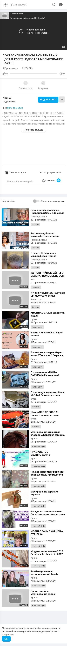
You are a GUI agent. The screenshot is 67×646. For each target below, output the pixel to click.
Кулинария (37, 327)
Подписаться (48, 99)
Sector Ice (36, 299)
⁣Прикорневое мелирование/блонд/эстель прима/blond (47, 473)
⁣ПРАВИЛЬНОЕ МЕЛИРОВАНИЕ (40, 453)
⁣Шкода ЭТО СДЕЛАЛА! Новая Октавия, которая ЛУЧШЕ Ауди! (45, 415)
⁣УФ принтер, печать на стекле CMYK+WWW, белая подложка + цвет (48, 295)
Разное (35, 224)
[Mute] (57, 46)
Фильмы (36, 287)
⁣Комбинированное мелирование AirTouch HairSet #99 (44, 574)
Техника (35, 406)
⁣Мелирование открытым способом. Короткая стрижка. (48, 433)
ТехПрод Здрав (39, 216)
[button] (61, 4)
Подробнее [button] (8, 634)
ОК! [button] (6, 638)
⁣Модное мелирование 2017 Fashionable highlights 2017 (47, 553)
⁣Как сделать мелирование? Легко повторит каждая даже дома (48, 514)
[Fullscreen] (62, 46)
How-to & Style (15, 107)
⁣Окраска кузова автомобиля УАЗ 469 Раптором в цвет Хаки (47, 395)
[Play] (4, 46)
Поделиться (25, 88)
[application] (33, 31)
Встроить (43, 88)
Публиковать (49, 180)
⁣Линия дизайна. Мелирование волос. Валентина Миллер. (43, 593)
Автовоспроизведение (53, 201)
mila (32, 279)
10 (51, 46)
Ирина (6, 97)
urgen (34, 398)
